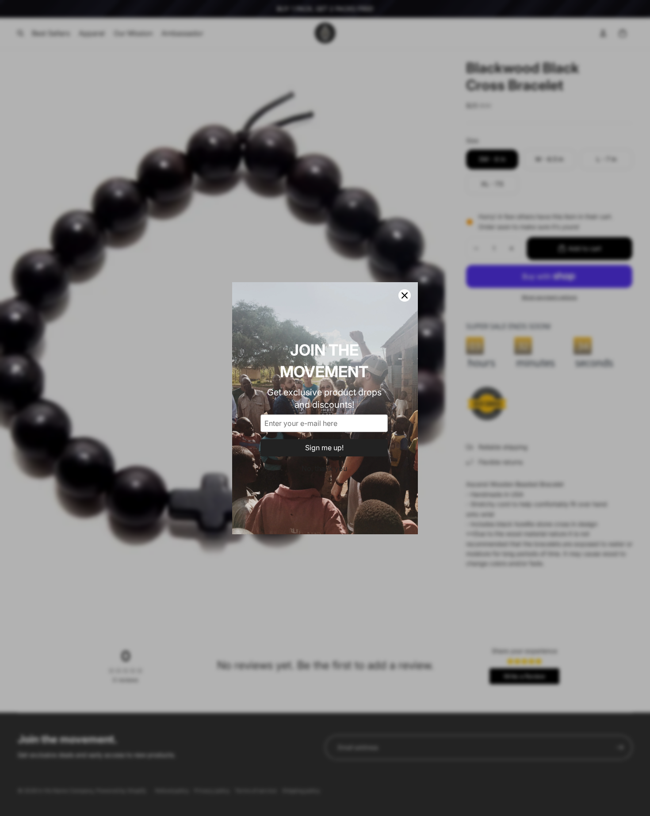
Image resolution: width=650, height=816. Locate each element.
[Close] (404, 295)
